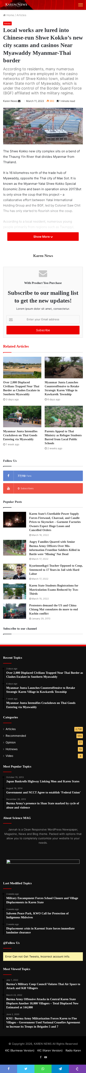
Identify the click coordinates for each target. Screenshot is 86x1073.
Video (9, 755)
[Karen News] (17, 5)
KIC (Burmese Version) (19, 1050)
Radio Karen (73, 1050)
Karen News (10, 101)
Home (10, 15)
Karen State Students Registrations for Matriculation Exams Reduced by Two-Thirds (54, 589)
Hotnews (12, 749)
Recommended (16, 735)
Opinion (11, 742)
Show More (41, 236)
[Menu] (80, 5)
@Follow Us (11, 943)
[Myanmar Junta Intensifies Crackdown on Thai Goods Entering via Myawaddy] (22, 416)
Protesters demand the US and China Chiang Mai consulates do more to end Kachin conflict (53, 609)
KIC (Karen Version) (50, 1050)
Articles (21, 15)
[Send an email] (19, 101)
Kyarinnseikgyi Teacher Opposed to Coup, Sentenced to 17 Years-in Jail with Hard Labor (56, 569)
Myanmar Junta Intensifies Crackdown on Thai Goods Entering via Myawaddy (20, 435)
